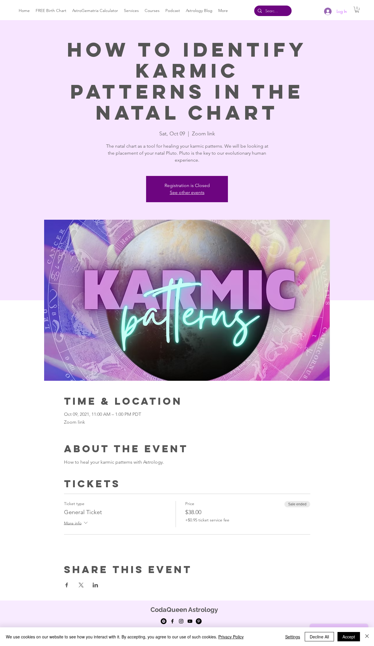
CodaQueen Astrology (184, 609)
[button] (357, 10)
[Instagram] (181, 621)
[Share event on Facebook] (67, 585)
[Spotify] (164, 621)
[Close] (366, 636)
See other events (187, 192)
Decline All (319, 637)
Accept (348, 637)
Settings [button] (292, 637)
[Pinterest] (199, 621)
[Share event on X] (81, 585)
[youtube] (190, 621)
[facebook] (172, 621)
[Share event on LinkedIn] (95, 585)
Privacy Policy (231, 637)
